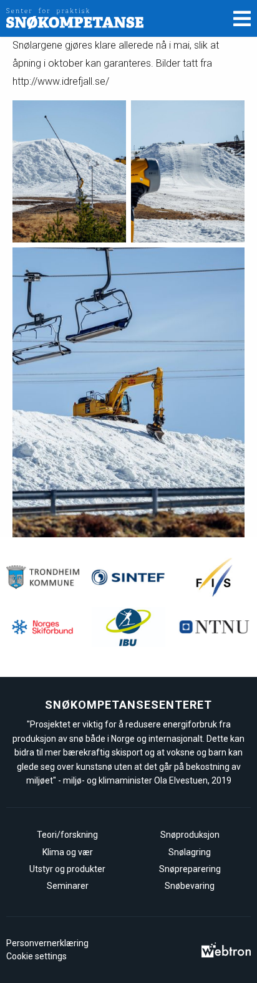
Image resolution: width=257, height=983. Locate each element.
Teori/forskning (67, 835)
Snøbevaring (190, 886)
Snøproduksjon (190, 835)
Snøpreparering (190, 869)
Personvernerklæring (47, 943)
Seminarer (68, 886)
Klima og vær (67, 852)
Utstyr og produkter (67, 869)
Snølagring (189, 852)
